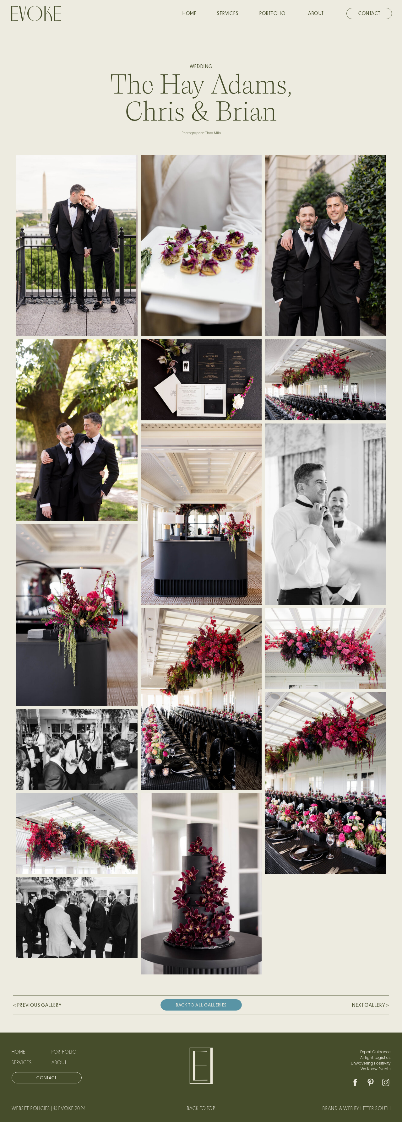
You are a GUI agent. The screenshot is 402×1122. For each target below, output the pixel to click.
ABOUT (59, 1062)
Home (18, 1052)
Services (22, 1062)
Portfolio (64, 1052)
